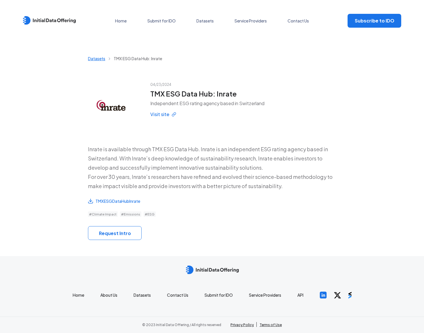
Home (121, 20)
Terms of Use (271, 325)
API (300, 295)
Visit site (159, 114)
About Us (108, 295)
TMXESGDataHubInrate (117, 201)
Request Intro (115, 233)
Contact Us (298, 20)
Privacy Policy (242, 325)
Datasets (205, 20)
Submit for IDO (161, 20)
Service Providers (250, 20)
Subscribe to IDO (374, 21)
